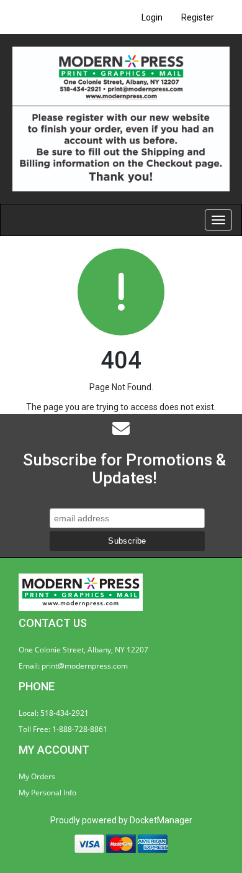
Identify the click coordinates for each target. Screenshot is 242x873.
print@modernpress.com (85, 665)
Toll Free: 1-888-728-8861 (63, 729)
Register (197, 17)
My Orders (37, 776)
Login (152, 17)
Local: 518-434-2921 (54, 713)
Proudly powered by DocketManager (121, 820)
